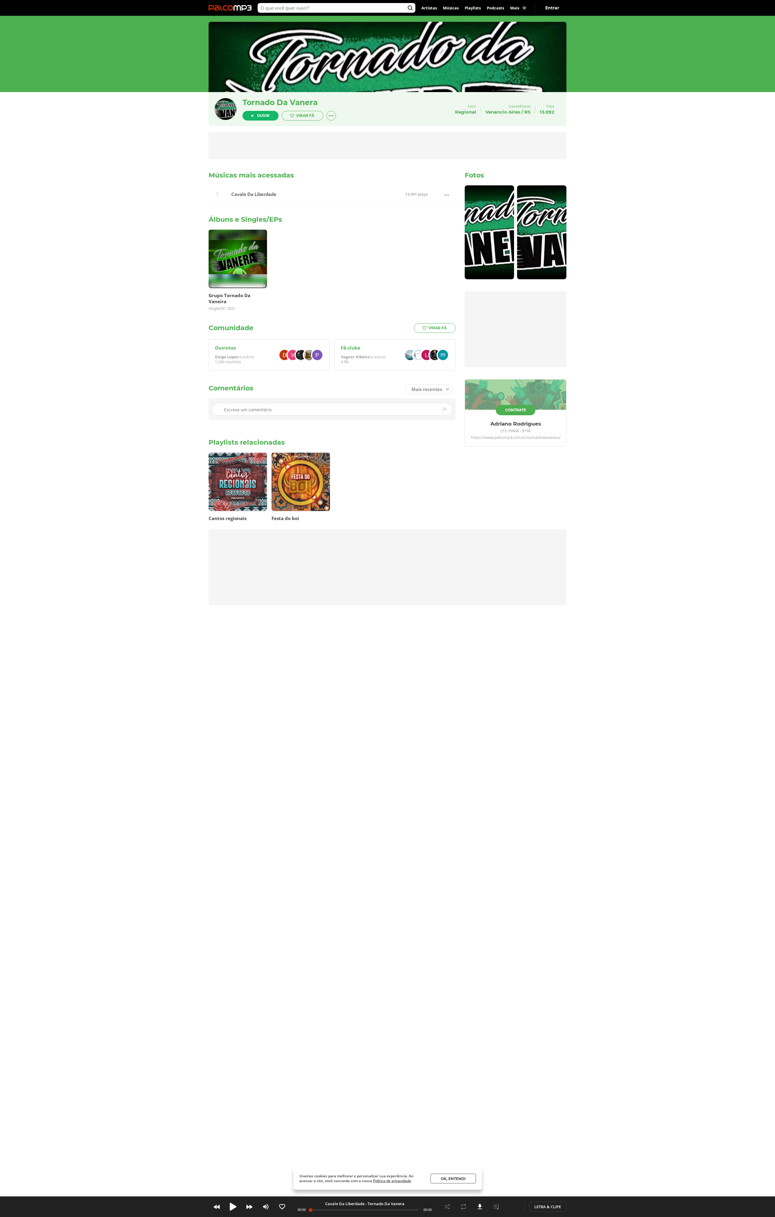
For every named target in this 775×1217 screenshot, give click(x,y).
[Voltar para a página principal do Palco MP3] (232, 8)
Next (249, 1207)
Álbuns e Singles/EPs (245, 219)
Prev (217, 1207)
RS (527, 112)
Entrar (552, 8)
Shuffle (447, 1207)
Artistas (429, 8)
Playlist (496, 1207)
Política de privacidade (392, 1180)
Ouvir (263, 115)
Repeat (463, 1207)
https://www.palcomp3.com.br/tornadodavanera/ (516, 437)
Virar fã (305, 115)
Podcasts (495, 8)
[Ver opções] (331, 116)
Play (233, 1207)
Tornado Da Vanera (280, 102)
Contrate (515, 410)
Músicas (451, 8)
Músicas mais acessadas (251, 175)
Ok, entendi (453, 1178)
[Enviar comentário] (445, 409)
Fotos (474, 175)
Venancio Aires (502, 112)
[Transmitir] (512, 1207)
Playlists (473, 8)
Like (282, 1207)
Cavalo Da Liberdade (253, 194)
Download (480, 1207)
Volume (266, 1207)
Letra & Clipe (547, 1206)
